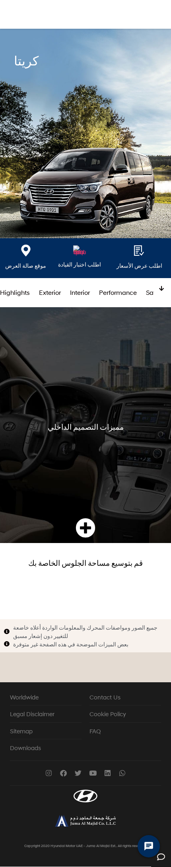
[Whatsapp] (122, 773)
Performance (118, 292)
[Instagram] (48, 773)
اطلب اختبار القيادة (79, 264)
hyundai (17, 15)
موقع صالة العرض (25, 265)
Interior (80, 292)
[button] (85, 528)
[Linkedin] (107, 773)
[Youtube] (92, 773)
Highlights (15, 292)
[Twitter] (78, 773)
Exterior (50, 292)
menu (158, 15)
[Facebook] (63, 773)
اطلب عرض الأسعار (139, 265)
